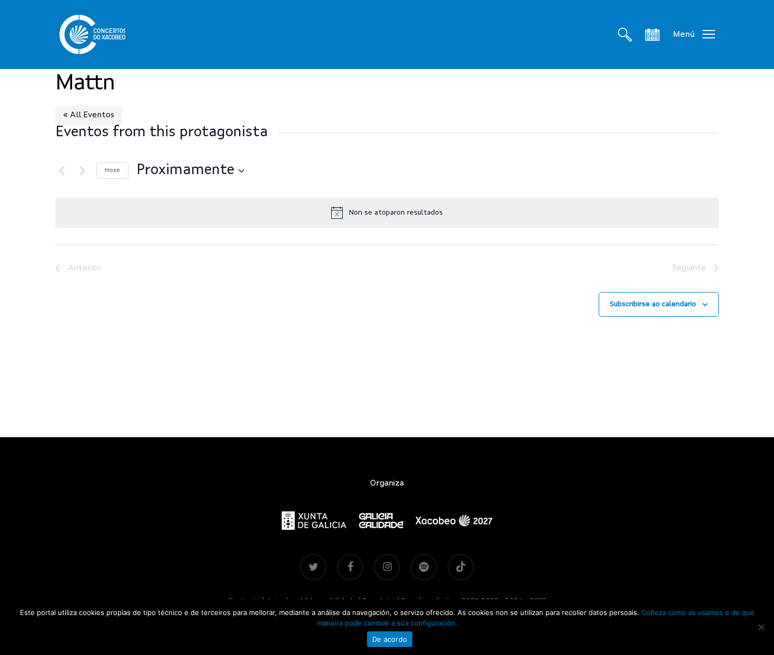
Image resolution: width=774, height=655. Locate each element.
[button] (694, 34)
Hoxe (112, 170)
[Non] (761, 627)
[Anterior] (61, 171)
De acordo (389, 639)
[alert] (387, 212)
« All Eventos (88, 115)
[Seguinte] (82, 171)
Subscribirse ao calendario (653, 304)
